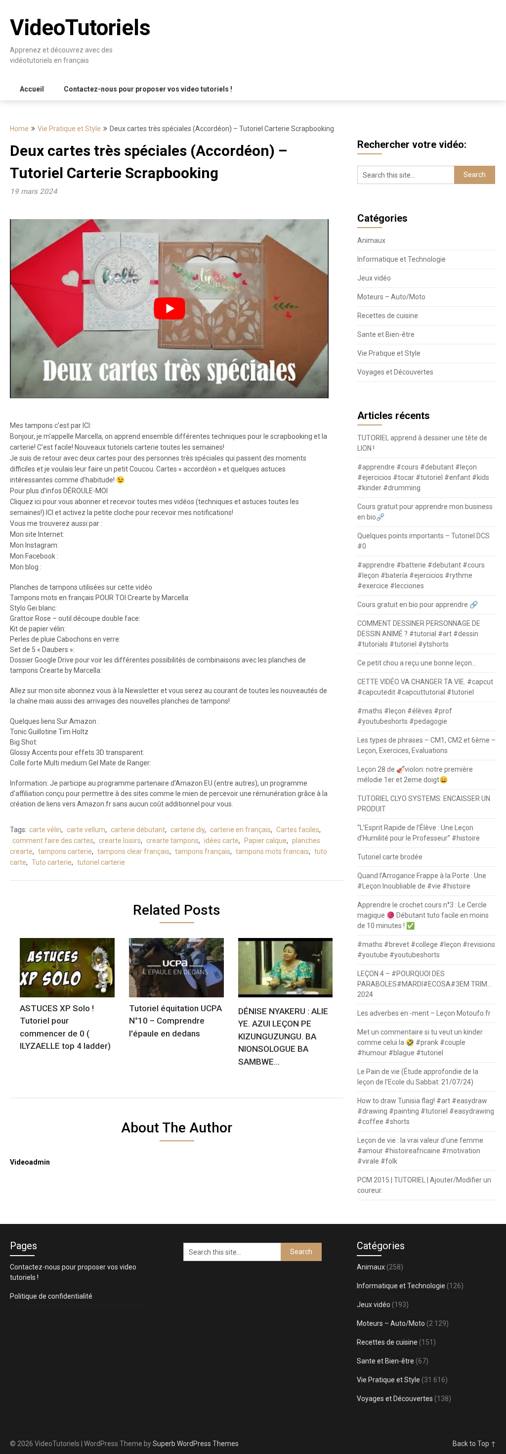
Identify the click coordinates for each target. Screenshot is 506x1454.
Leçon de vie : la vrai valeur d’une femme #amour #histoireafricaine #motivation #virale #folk (420, 1150)
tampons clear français (133, 851)
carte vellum (86, 830)
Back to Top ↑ (474, 1444)
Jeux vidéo (374, 278)
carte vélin (45, 830)
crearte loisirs (120, 840)
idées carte (221, 840)
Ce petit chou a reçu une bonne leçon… (416, 663)
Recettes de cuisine (387, 316)
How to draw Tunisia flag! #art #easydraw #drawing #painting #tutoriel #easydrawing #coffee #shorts (425, 1111)
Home (19, 129)
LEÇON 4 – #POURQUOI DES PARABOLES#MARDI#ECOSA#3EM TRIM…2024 (424, 984)
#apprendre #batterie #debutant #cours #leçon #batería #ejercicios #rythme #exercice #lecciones (421, 575)
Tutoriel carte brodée (389, 857)
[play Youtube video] (169, 308)
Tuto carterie (52, 862)
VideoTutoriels (80, 28)
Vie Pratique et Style (69, 129)
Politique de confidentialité (51, 1296)
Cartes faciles (297, 830)
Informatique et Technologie (401, 259)
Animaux (371, 240)
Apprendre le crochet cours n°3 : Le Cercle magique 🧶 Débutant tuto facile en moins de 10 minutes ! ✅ (423, 915)
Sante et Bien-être (386, 334)
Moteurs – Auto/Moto (391, 297)
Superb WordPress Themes (196, 1444)
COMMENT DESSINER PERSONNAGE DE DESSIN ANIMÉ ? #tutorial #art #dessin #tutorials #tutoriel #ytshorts (418, 633)
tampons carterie (65, 851)
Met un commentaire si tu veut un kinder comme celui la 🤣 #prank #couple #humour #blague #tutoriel (420, 1042)
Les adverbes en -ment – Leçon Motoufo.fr (424, 1013)
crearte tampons (172, 840)
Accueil (32, 89)
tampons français (202, 851)
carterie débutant (138, 830)
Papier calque (265, 840)
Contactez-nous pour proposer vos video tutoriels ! (148, 89)
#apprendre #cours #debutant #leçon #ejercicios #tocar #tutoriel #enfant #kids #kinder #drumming (423, 477)
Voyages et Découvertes (395, 372)
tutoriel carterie (101, 862)
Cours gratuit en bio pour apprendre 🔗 (417, 605)
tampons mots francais (272, 851)
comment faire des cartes (52, 840)
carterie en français (240, 830)
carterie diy (187, 830)
